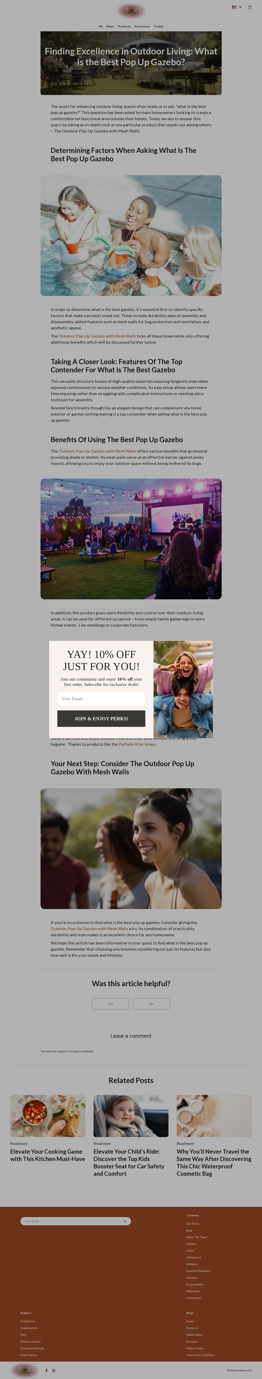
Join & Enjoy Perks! (101, 718)
